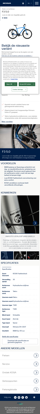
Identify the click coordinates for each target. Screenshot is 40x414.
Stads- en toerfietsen (8, 9)
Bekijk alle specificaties (10, 336)
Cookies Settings (18, 89)
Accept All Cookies (25, 84)
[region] (20, 75)
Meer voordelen (7, 121)
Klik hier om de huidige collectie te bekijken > (17, 55)
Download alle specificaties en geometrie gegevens (18, 341)
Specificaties (6, 269)
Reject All (9, 84)
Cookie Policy (14, 79)
